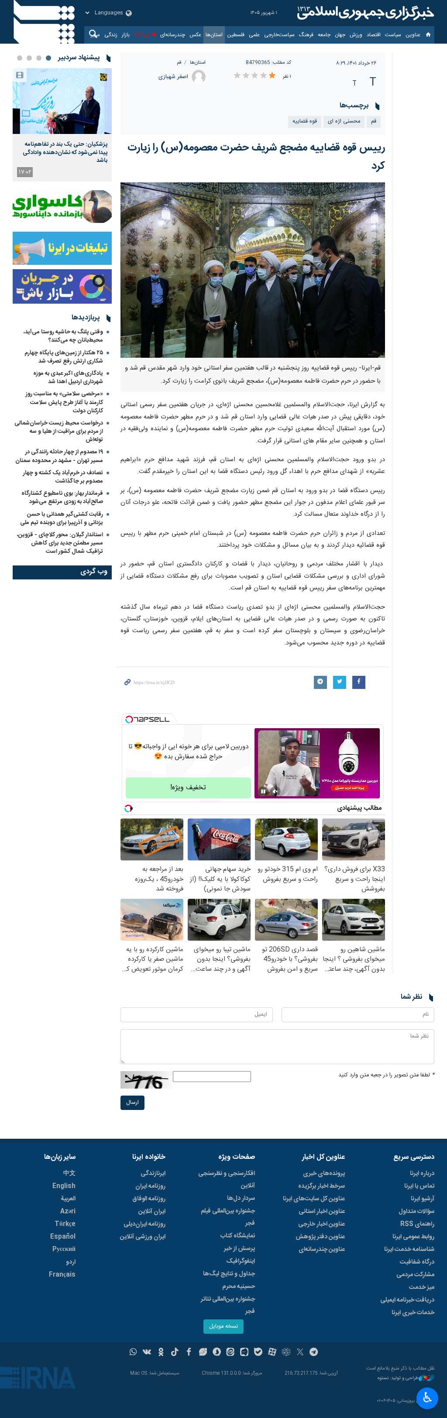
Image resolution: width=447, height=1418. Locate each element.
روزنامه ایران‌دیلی (144, 1224)
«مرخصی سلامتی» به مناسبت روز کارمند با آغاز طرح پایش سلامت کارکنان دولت (64, 402)
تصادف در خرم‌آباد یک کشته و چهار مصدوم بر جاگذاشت (63, 477)
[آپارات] (272, 1353)
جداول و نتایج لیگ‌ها (229, 1274)
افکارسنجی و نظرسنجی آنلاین (226, 1179)
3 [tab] (29, 58)
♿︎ (427, 1397)
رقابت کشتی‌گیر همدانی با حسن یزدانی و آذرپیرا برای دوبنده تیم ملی (61, 518)
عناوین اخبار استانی (322, 1211)
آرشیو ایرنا (422, 1199)
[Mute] (275, 791)
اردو (71, 1262)
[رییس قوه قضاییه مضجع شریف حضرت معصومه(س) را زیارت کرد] (252, 270)
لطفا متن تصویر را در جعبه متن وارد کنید (386, 1075)
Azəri (68, 1211)
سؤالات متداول (416, 1211)
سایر (95, 35)
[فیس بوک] (189, 1353)
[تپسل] (129, 719)
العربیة (68, 1199)
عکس (195, 35)
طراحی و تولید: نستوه (398, 1378)
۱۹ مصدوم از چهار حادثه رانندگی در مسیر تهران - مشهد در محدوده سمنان (59, 456)
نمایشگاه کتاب (237, 1236)
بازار (126, 35)
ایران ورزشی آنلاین (142, 1237)
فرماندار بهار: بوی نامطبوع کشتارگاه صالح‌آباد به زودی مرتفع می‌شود (62, 498)
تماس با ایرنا (419, 1186)
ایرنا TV (142, 35)
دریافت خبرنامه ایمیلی (407, 1300)
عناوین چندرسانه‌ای (322, 1249)
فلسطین (235, 35)
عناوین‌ (413, 35)
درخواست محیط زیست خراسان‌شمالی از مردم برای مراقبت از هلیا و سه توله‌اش (58, 431)
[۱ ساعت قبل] (62, 101)
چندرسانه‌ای (172, 35)
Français (62, 1275)
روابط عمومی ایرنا (413, 1237)
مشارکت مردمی (415, 1275)
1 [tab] (48, 58)
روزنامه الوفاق (148, 1199)
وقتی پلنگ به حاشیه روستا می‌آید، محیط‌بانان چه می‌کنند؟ (63, 336)
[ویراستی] (203, 1353)
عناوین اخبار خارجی (321, 1224)
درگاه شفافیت (417, 1262)
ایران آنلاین (151, 1211)
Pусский (64, 1249)
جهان (340, 35)
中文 (69, 1173)
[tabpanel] (62, 125)
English (64, 1186)
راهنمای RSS (417, 1224)
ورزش (356, 35)
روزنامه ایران (150, 1186)
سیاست (393, 35)
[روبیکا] (286, 1353)
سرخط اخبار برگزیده (321, 1186)
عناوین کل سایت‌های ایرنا (314, 1199)
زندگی (110, 35)
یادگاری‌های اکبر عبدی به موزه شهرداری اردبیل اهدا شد (68, 378)
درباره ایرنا (422, 1173)
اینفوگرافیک (240, 1261)
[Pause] (263, 791)
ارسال (132, 1102)
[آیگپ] (244, 1353)
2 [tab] (38, 58)
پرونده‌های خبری (324, 1173)
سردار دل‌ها (241, 1198)
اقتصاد (374, 35)
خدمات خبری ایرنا (413, 1313)
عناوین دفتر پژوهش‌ (320, 1237)
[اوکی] (161, 1353)
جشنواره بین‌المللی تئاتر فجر (228, 1305)
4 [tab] (19, 58)
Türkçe (65, 1224)
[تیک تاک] (175, 1353)
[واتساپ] (133, 1353)
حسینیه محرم (238, 1286)
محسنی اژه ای (344, 121)
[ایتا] (231, 1353)
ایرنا (364, 13)
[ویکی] (147, 1353)
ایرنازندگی (153, 1173)
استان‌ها (214, 35)
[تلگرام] (314, 1353)
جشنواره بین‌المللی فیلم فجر (228, 1217)
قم (179, 62)
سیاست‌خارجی (279, 35)
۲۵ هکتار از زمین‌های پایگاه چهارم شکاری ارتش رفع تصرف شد (63, 357)
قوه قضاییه (304, 121)
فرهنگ (306, 35)
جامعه (324, 35)
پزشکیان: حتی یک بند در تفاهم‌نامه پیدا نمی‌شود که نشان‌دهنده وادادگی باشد (65, 152)
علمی (254, 35)
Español (63, 1237)
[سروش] (217, 1353)
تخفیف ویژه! (188, 788)
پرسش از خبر (239, 1248)
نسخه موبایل (223, 1326)
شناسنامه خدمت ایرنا (409, 1249)
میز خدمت (421, 1287)
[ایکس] (300, 1353)
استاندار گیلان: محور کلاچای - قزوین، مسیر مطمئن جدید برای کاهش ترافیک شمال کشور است (60, 543)
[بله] (258, 1353)
